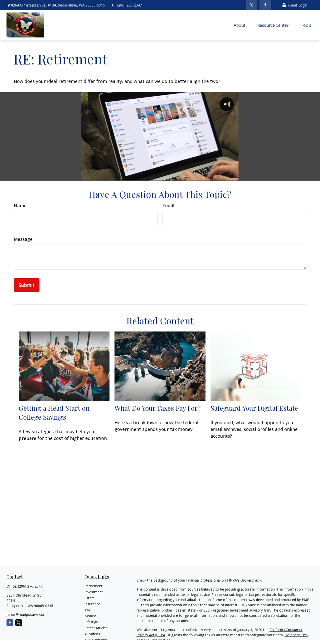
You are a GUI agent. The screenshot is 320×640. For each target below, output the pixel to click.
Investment (93, 592)
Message (23, 239)
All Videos (92, 634)
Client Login (297, 5)
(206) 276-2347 (129, 5)
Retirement (93, 586)
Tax (87, 610)
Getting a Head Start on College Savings (54, 412)
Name (20, 206)
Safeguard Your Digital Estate (254, 407)
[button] (240, 25)
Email (168, 206)
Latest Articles (96, 628)
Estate (89, 598)
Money (90, 616)
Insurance (92, 604)
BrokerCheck (250, 580)
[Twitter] (251, 5)
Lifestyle (91, 622)
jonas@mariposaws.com (26, 614)
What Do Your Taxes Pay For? (157, 407)
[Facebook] (265, 5)
